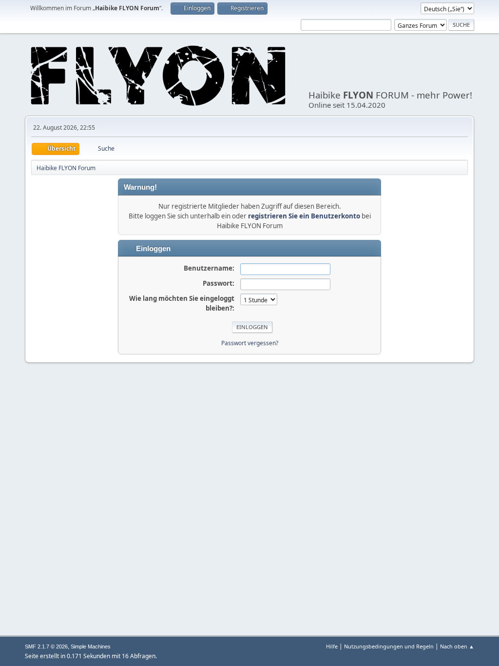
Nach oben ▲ (457, 646)
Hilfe (332, 646)
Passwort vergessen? (249, 343)
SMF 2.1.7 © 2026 (46, 646)
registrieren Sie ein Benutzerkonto (304, 216)
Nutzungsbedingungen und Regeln (389, 646)
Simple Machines (91, 646)
